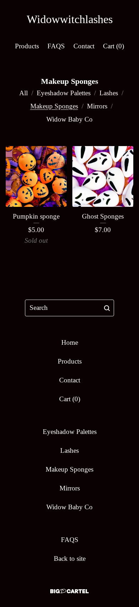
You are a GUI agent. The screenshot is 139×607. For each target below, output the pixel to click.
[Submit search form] (107, 308)
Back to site (70, 558)
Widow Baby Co (69, 119)
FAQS (56, 46)
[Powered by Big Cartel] (69, 591)
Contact (83, 46)
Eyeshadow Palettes (64, 93)
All (23, 93)
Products (27, 46)
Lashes (108, 93)
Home (69, 342)
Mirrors (97, 106)
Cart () (113, 46)
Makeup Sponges (54, 106)
